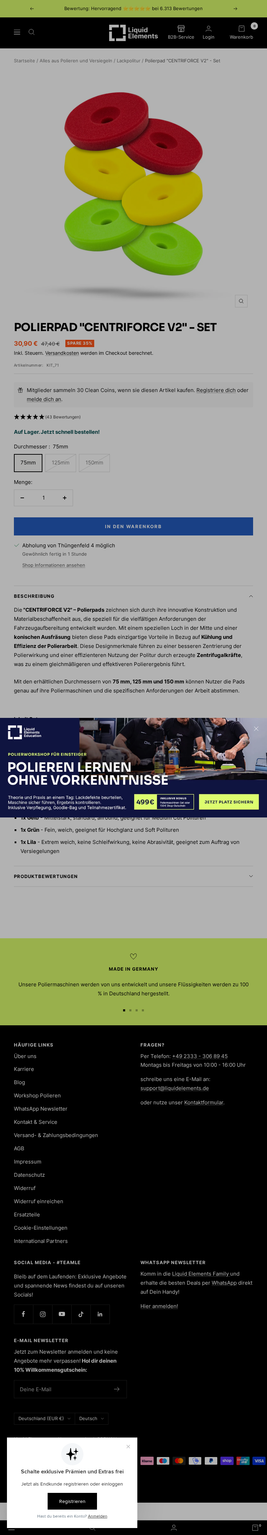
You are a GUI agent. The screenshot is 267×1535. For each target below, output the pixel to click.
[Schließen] (256, 728)
